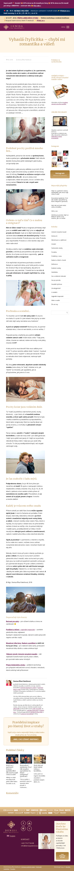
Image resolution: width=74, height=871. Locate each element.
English (12, 836)
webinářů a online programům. (56, 137)
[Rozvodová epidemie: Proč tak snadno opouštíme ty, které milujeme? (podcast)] (26, 759)
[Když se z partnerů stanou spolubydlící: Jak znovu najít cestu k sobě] (12, 759)
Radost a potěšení (29, 643)
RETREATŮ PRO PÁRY (36, 712)
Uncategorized (55, 288)
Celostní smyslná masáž (58, 232)
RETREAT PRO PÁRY (21, 11)
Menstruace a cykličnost (58, 240)
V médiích (54, 292)
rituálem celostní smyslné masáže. (59, 103)
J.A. (63, 867)
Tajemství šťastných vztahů (28, 687)
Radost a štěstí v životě (58, 260)
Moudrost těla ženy (13, 643)
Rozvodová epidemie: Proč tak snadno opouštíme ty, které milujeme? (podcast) (26, 770)
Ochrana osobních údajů (28, 867)
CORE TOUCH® (36, 708)
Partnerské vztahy (57, 248)
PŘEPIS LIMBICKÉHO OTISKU (27, 18)
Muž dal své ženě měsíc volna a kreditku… (58, 206)
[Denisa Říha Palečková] (14, 27)
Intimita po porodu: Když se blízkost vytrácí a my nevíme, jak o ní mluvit (60, 216)
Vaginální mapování (57, 296)
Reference (54, 264)
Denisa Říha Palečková (24, 60)
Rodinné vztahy (56, 268)
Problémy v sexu (56, 256)
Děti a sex (54, 211)
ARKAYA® (16, 708)
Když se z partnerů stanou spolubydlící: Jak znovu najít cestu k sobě (12, 770)
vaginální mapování (20, 630)
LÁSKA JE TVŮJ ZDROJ (27, 714)
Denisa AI (54, 236)
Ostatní (53, 244)
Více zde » (37, 6)
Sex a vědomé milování (58, 276)
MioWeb (68, 867)
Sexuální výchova (56, 284)
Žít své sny (54, 304)
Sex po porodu (56, 280)
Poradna (54, 252)
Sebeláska (54, 272)
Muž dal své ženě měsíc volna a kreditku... (38, 768)
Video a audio (55, 300)
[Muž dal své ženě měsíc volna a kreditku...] (40, 759)
